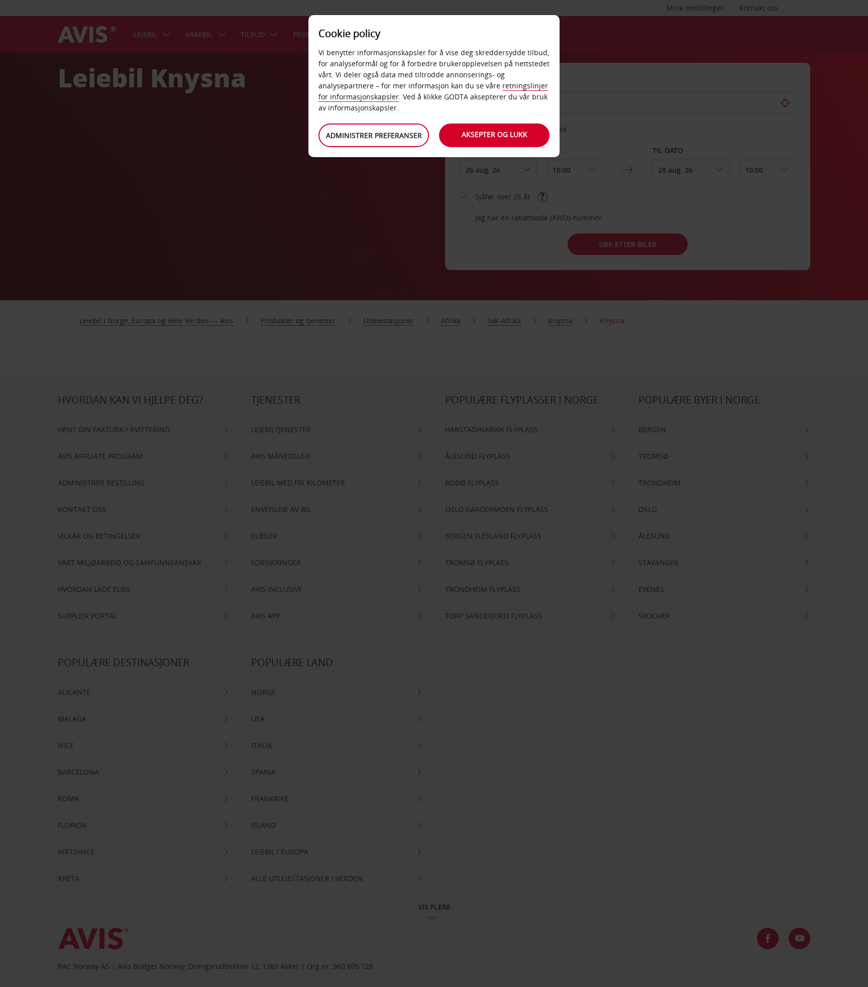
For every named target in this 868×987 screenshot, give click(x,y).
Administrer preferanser (374, 135)
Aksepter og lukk (494, 134)
